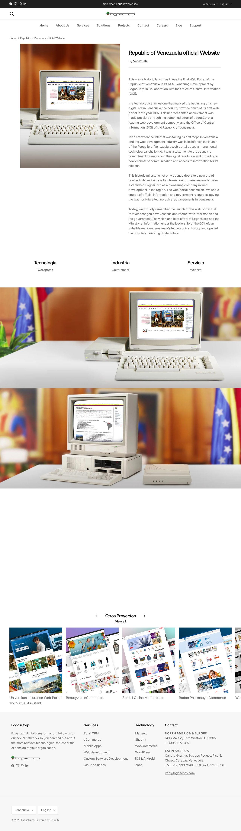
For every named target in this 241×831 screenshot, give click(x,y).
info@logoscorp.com (180, 773)
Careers (162, 25)
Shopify (140, 739)
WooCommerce (146, 746)
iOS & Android (145, 758)
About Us (62, 25)
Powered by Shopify (47, 819)
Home (44, 25)
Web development (96, 752)
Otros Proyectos (120, 615)
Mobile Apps (92, 746)
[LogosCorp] (120, 14)
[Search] (11, 13)
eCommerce (92, 739)
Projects (124, 25)
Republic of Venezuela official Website (42, 38)
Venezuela (140, 61)
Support (195, 25)
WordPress (143, 752)
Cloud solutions (95, 765)
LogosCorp (27, 819)
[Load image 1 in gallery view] (70, 106)
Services (83, 25)
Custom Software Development (106, 758)
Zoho (139, 765)
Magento (141, 733)
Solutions (104, 25)
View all (120, 621)
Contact (143, 25)
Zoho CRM (91, 733)
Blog (178, 25)
